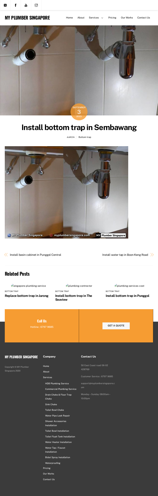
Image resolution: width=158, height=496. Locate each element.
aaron (71, 137)
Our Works (127, 17)
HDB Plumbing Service (57, 383)
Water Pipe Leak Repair (57, 415)
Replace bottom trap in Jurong (26, 296)
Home (69, 17)
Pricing (112, 17)
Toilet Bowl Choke (54, 410)
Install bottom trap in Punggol (127, 296)
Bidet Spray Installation (57, 457)
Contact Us (143, 17)
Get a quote (116, 325)
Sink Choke (51, 404)
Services (94, 17)
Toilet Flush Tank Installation (60, 436)
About (80, 17)
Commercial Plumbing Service (60, 389)
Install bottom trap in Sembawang (79, 127)
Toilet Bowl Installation (57, 431)
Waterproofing (52, 463)
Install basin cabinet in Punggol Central (35, 254)
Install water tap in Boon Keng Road (125, 254)
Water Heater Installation (58, 442)
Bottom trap (85, 137)
